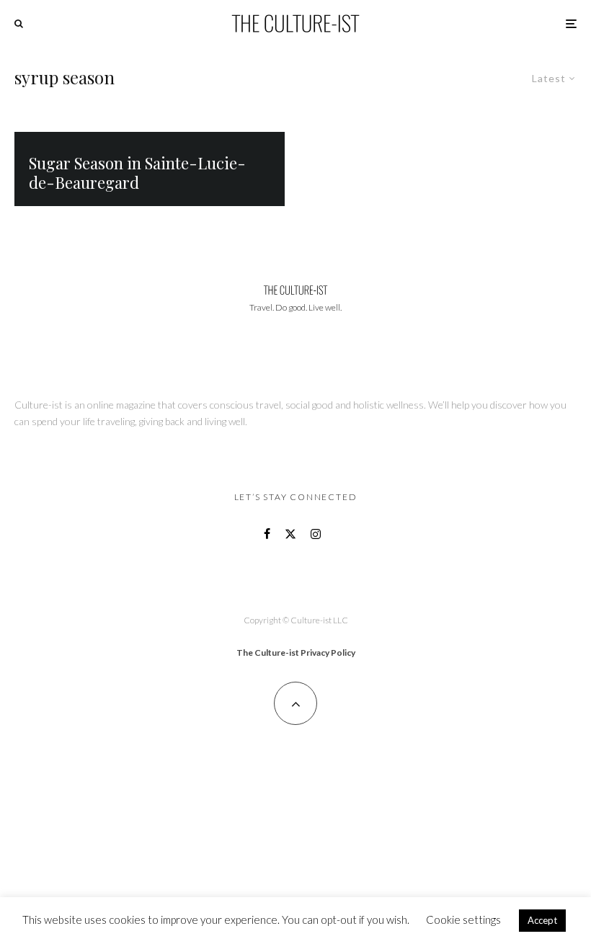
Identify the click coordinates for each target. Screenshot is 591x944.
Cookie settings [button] (463, 919)
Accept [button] (542, 920)
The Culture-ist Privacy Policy (295, 652)
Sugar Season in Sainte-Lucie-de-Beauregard (137, 172)
